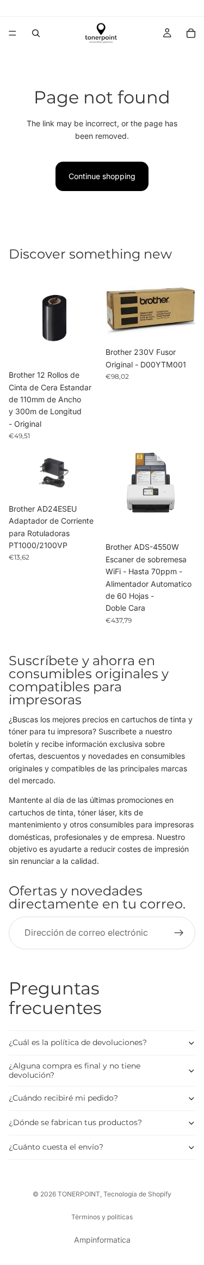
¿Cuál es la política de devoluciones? (78, 1042)
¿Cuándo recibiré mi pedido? (63, 1098)
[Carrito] (191, 33)
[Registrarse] (179, 933)
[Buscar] (36, 33)
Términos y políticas (102, 1217)
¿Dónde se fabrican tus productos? (75, 1122)
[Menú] (12, 33)
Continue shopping (102, 176)
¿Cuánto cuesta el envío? (56, 1147)
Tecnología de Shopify (137, 1194)
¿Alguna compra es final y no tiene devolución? (74, 1070)
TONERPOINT (79, 1194)
